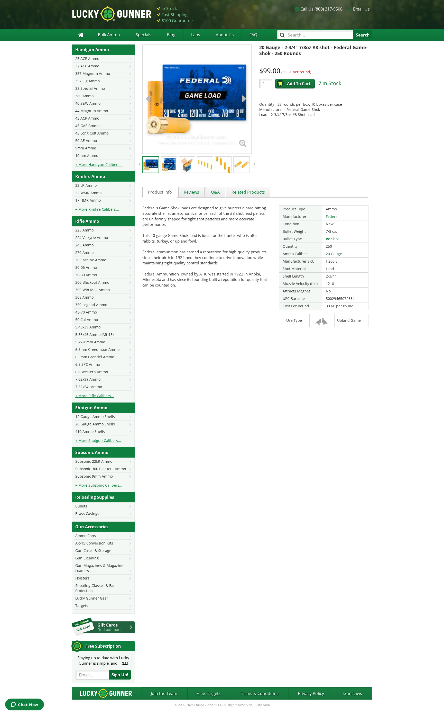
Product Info (160, 192)
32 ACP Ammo (87, 66)
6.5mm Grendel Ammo (94, 356)
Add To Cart (299, 83)
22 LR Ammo (86, 185)
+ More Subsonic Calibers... (98, 485)
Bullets (81, 506)
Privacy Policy (311, 693)
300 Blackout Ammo (92, 282)
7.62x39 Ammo (87, 379)
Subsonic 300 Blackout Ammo (100, 468)
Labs (195, 35)
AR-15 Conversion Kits (94, 543)
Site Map (263, 704)
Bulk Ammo (109, 35)
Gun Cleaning (87, 558)
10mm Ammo (86, 155)
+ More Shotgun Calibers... (98, 440)
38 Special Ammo (90, 88)
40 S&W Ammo (87, 103)
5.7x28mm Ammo (90, 342)
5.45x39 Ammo (87, 327)
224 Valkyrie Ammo (91, 237)
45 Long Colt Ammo (91, 133)
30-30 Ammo (86, 274)
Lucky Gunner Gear (91, 598)
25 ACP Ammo (87, 58)
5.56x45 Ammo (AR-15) (94, 334)
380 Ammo (84, 95)
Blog (171, 35)
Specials (143, 35)
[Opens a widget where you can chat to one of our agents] (24, 705)
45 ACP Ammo (87, 118)
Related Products (248, 192)
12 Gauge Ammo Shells (95, 416)
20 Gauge (334, 253)
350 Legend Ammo (91, 304)
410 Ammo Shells (90, 431)
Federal (332, 216)
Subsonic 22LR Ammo (93, 461)
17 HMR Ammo (88, 200)
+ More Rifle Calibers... (94, 395)
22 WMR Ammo (88, 192)
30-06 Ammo (86, 267)
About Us (225, 35)
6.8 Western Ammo (91, 371)
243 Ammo (84, 245)
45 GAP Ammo (87, 125)
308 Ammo (84, 297)
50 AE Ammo (86, 140)
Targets (81, 605)
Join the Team (164, 693)
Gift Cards (109, 627)
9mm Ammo (85, 148)
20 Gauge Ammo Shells (95, 424)
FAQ (253, 35)
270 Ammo (84, 252)
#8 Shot (332, 238)
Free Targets (209, 693)
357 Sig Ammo (87, 80)
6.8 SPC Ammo (87, 364)
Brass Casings (87, 513)
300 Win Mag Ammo (92, 289)
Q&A (215, 192)
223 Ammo (84, 230)
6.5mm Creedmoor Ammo (97, 349)
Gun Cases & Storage (93, 550)
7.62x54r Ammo (88, 386)
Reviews (191, 192)
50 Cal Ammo (86, 319)
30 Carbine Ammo (90, 259)
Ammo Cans (85, 535)
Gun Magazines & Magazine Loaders (99, 568)
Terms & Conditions (259, 693)
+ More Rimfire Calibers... (97, 209)
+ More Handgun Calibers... (99, 164)
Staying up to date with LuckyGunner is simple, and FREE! (103, 660)
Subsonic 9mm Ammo (94, 476)
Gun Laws (352, 693)
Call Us (321, 9)
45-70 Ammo (86, 312)
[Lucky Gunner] (81, 35)
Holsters (82, 578)
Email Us (361, 9)
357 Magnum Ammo (92, 73)
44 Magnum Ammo (91, 110)
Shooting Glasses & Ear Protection (95, 588)
